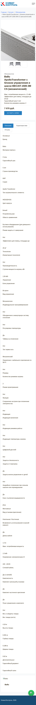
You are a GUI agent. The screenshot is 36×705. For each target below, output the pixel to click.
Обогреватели (20, 12)
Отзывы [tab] (7, 130)
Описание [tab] (8, 125)
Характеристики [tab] (21, 125)
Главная (4, 12)
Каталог (11, 12)
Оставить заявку (13, 113)
